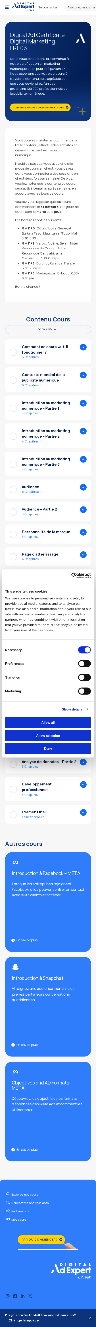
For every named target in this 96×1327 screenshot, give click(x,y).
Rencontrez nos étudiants (30, 1203)
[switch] (84, 663)
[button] (7, 7)
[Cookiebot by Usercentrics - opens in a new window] (71, 576)
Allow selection (48, 735)
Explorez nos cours (24, 1194)
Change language (23, 1320)
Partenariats (20, 1211)
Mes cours (18, 1219)
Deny (48, 748)
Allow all (48, 722)
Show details (72, 709)
